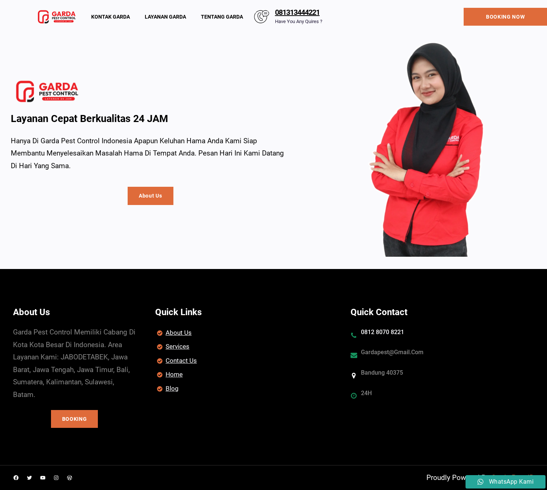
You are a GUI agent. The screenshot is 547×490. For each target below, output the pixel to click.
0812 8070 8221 (382, 332)
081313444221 (297, 12)
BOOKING (74, 419)
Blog (172, 388)
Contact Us (181, 360)
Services (177, 346)
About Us (150, 196)
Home (174, 374)
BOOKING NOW (505, 17)
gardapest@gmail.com (392, 352)
